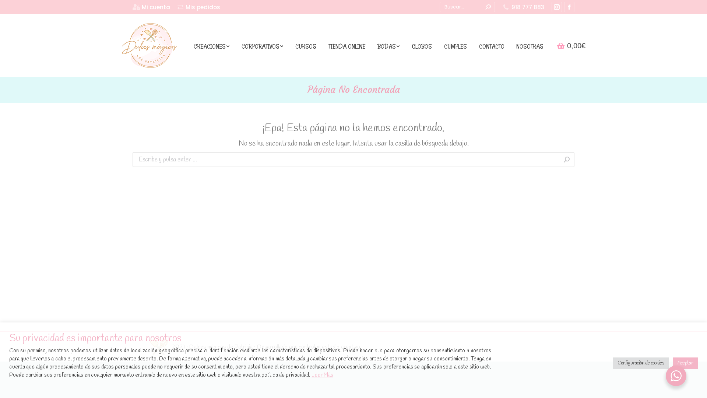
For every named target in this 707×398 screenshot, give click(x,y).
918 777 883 (527, 7)
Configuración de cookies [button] (641, 363)
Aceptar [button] (685, 363)
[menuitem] (151, 7)
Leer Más (322, 375)
